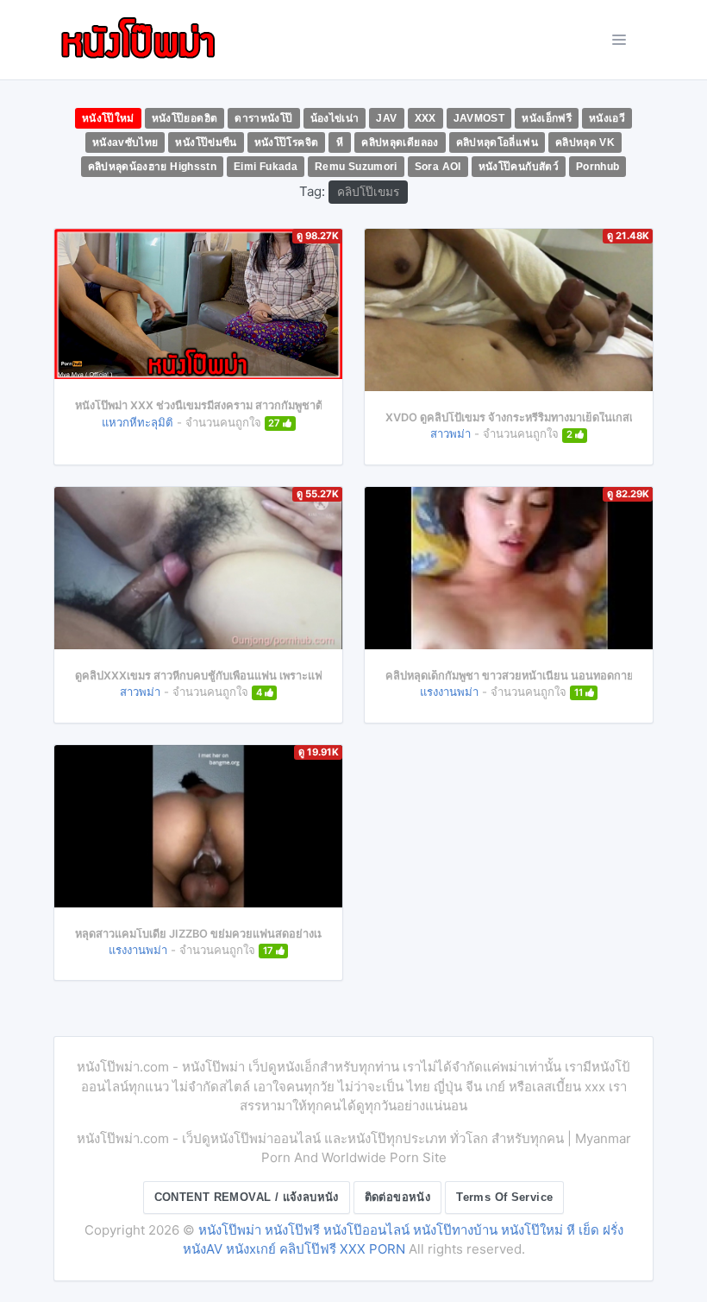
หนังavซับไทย (125, 142)
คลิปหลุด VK (585, 142)
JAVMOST (479, 118)
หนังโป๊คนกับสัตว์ (519, 167)
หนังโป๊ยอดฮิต (185, 118)
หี (339, 142)
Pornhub (598, 167)
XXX (425, 118)
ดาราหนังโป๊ (263, 118)
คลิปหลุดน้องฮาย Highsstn (152, 167)
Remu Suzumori (356, 167)
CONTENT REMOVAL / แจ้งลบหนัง (246, 1197)
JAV (386, 118)
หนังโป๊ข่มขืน (205, 142)
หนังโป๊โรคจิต (286, 142)
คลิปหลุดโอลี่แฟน (497, 142)
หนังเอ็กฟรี (547, 118)
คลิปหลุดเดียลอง (399, 142)
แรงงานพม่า (449, 691)
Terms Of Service (504, 1197)
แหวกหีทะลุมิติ (137, 422)
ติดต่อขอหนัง (398, 1197)
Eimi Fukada (265, 167)
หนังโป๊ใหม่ (108, 118)
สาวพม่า (450, 433)
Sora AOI (438, 167)
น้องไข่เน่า (335, 118)
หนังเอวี (607, 118)
